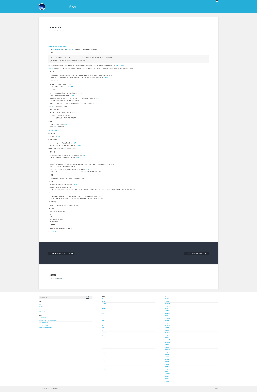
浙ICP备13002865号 (55, 388)
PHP (103, 320)
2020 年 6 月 (167, 306)
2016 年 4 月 (167, 337)
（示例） (106, 77)
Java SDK (51, 68)
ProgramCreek (119, 65)
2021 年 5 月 (167, 298)
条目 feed (41, 306)
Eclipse (55, 127)
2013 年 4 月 (167, 376)
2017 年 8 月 (167, 325)
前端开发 (104, 332)
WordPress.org (42, 311)
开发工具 (54, 231)
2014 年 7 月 (167, 349)
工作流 (103, 339)
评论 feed (41, 309)
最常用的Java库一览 (55, 27)
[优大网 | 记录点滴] (42, 6)
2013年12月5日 (51, 30)
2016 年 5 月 (167, 335)
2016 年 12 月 (168, 327)
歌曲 (103, 359)
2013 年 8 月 (167, 366)
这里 (53, 106)
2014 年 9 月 (167, 344)
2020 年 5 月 (167, 308)
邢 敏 (60, 49)
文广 (58, 30)
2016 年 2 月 (167, 342)
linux (103, 318)
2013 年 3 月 (167, 378)
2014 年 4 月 (167, 352)
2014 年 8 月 (167, 347)
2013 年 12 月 (168, 356)
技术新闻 (104, 352)
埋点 (103, 335)
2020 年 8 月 (167, 301)
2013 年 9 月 (167, 364)
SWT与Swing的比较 (53, 130)
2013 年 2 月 (167, 381)
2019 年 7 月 (167, 313)
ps (102, 323)
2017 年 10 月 (168, 320)
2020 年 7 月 (167, 303)
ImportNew (55, 49)
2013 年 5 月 (167, 373)
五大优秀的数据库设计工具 (45, 317)
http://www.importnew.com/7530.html (57, 46)
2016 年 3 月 (167, 339)
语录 (103, 373)
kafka (103, 315)
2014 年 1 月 (167, 354)
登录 (60, 278)
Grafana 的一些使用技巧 (44, 325)
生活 (103, 364)
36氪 (103, 298)
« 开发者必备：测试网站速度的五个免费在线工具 (61, 253)
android (103, 301)
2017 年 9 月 (167, 323)
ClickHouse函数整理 (43, 322)
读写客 (103, 376)
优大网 (72, 6)
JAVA (103, 313)
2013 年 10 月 (168, 361)
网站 (103, 371)
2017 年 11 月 (167, 318)
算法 (103, 366)
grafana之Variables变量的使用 (45, 327)
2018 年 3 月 (167, 315)
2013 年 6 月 (167, 371)
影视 (103, 349)
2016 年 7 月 (167, 332)
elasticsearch (104, 308)
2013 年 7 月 (167, 369)
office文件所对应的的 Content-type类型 (47, 320)
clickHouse (104, 303)
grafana (103, 310)
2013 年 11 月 (167, 359)
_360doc (103, 327)
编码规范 (104, 369)
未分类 (103, 356)
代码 (103, 330)
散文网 (103, 354)
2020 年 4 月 (167, 310)
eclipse (103, 306)
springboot (104, 325)
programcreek (69, 49)
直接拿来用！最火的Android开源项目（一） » (196, 253)
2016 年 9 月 (167, 330)
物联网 (103, 361)
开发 (103, 342)
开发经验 (104, 347)
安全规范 (104, 337)
